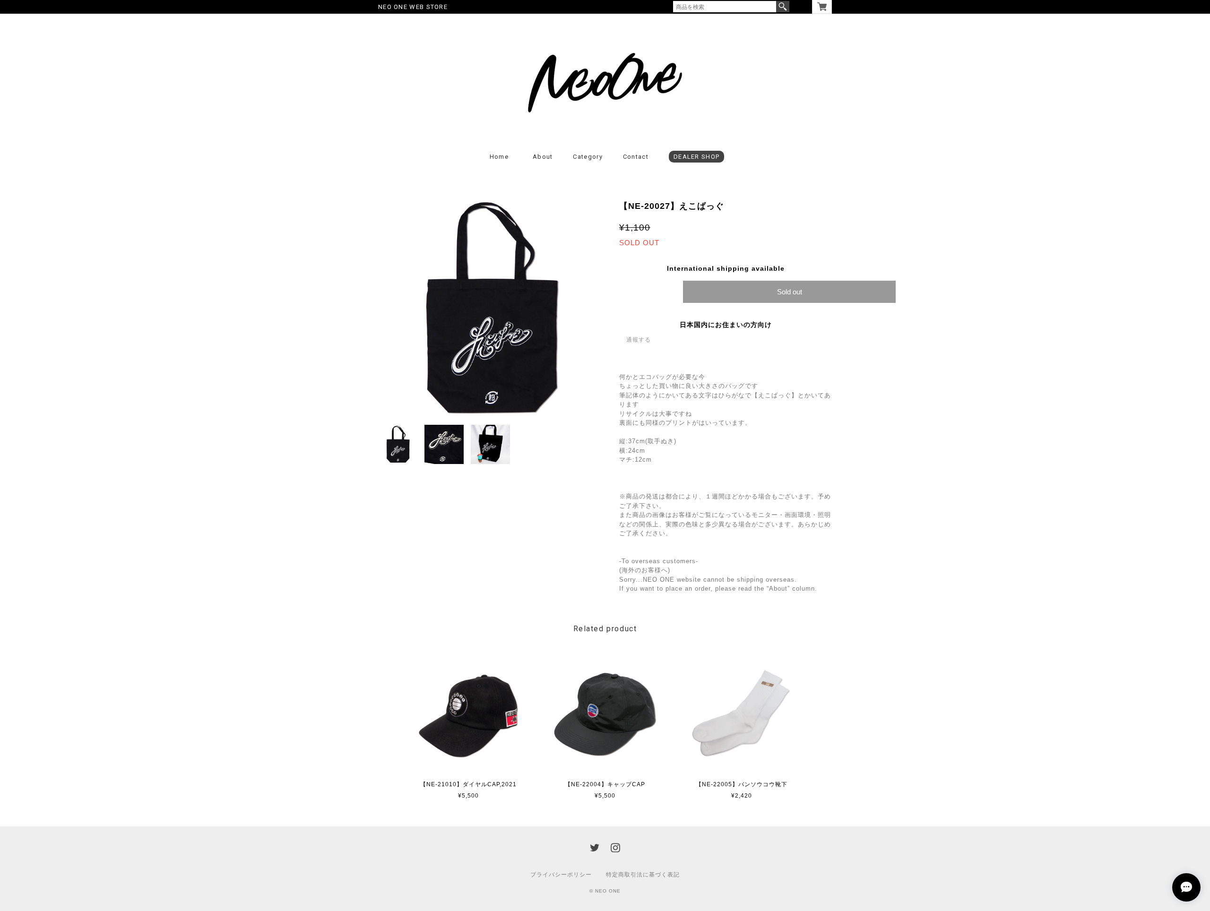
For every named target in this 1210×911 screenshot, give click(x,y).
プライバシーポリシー (561, 874)
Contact (635, 156)
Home (499, 156)
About (543, 156)
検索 (782, 6)
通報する (638, 339)
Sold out (789, 292)
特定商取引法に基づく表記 (643, 874)
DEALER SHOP (696, 156)
